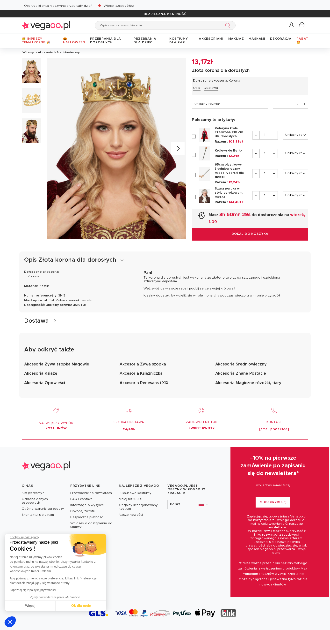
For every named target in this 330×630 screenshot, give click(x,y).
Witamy (28, 52)
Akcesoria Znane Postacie (240, 373)
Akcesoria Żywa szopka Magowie (56, 364)
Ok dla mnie (81, 605)
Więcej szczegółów (119, 6)
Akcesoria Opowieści (44, 383)
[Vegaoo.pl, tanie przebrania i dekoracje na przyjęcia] (46, 25)
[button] (10, 622)
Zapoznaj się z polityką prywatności (33, 590)
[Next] (178, 148)
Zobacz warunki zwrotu (74, 300)
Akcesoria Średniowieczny (241, 364)
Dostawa (211, 88)
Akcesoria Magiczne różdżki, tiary (248, 383)
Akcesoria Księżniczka (141, 373)
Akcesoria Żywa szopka (143, 364)
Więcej (30, 605)
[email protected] (274, 429)
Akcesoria (45, 52)
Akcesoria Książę (40, 373)
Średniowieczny (68, 52)
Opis (196, 88)
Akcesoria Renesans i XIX (144, 383)
